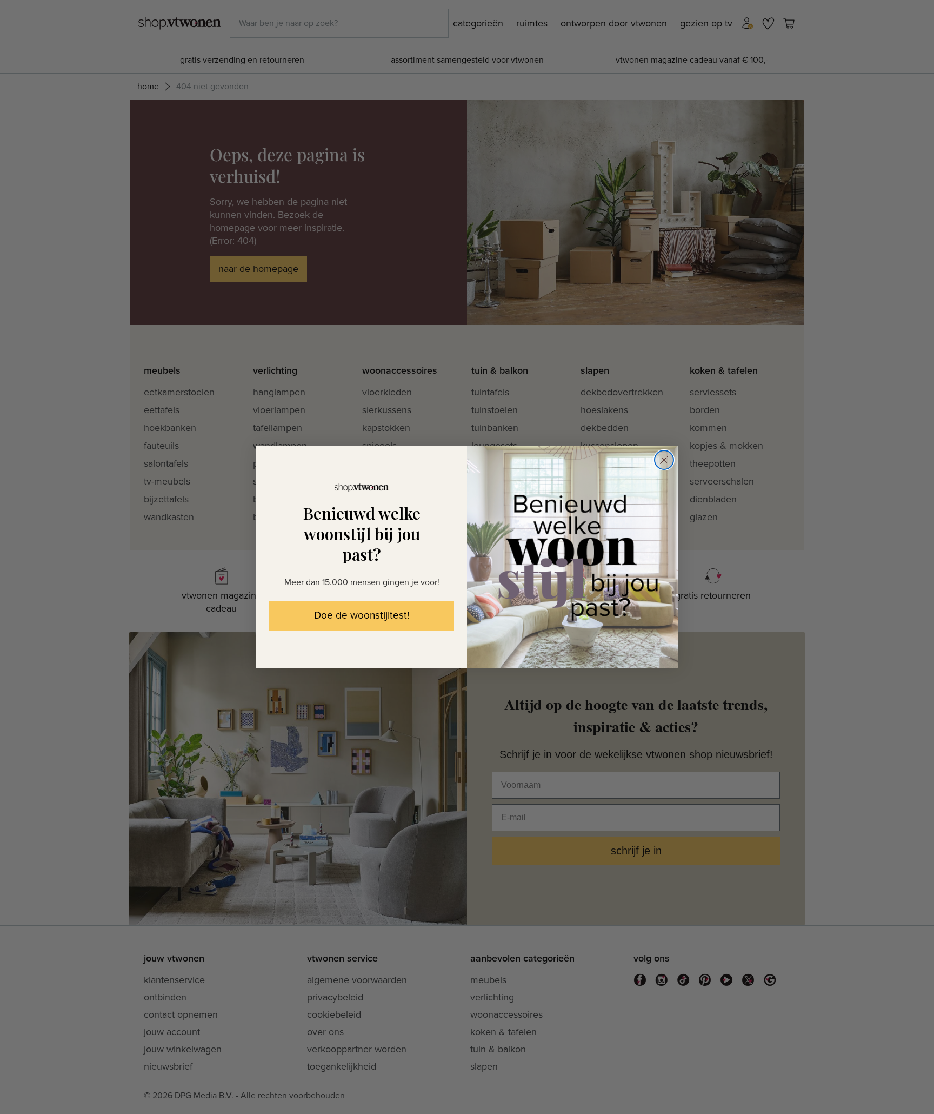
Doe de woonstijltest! (361, 615)
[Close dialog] (664, 459)
